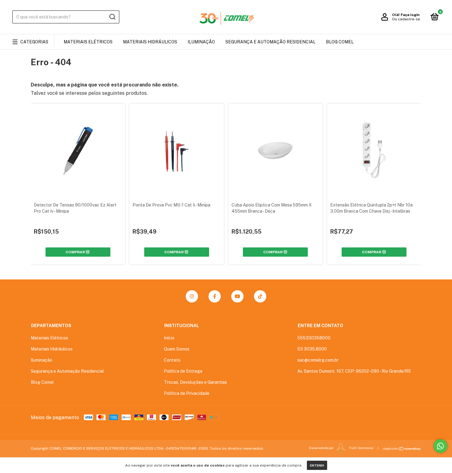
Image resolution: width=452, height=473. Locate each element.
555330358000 (314, 337)
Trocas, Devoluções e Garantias (195, 382)
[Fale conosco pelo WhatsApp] (440, 446)
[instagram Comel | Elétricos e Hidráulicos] (192, 296)
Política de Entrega (183, 371)
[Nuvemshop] (402, 449)
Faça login (410, 15)
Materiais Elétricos (88, 41)
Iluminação (201, 41)
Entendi (317, 465)
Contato (172, 360)
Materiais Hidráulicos (150, 41)
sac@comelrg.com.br (318, 360)
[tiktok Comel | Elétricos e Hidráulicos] (260, 296)
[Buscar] (112, 16)
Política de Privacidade (186, 393)
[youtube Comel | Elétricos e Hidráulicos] (237, 296)
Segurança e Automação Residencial (270, 41)
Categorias (34, 41)
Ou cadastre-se (406, 19)
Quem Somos (176, 349)
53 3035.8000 (312, 349)
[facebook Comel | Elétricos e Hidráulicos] (214, 296)
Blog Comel (340, 41)
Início (169, 337)
